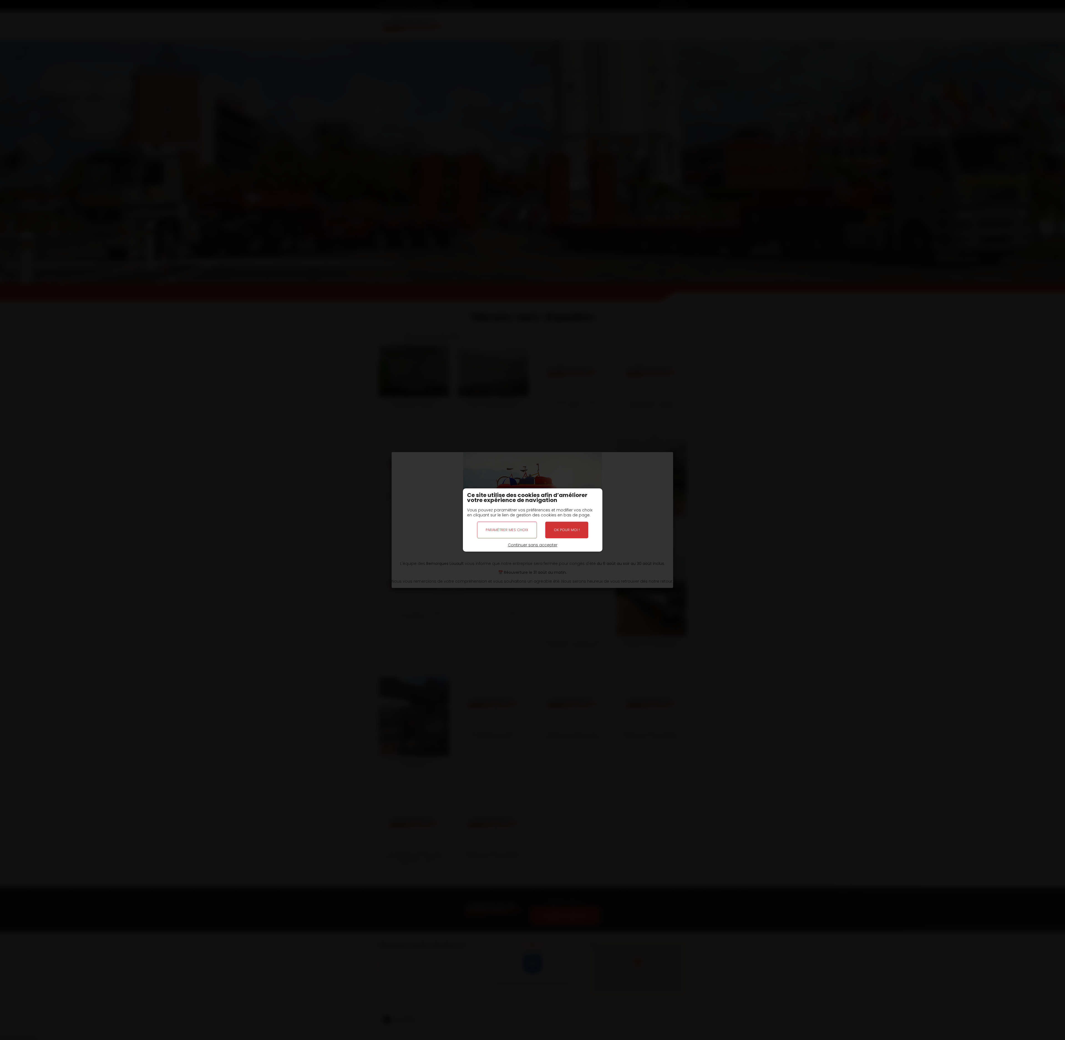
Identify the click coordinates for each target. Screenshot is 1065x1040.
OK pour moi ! (567, 529)
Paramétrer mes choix (507, 529)
